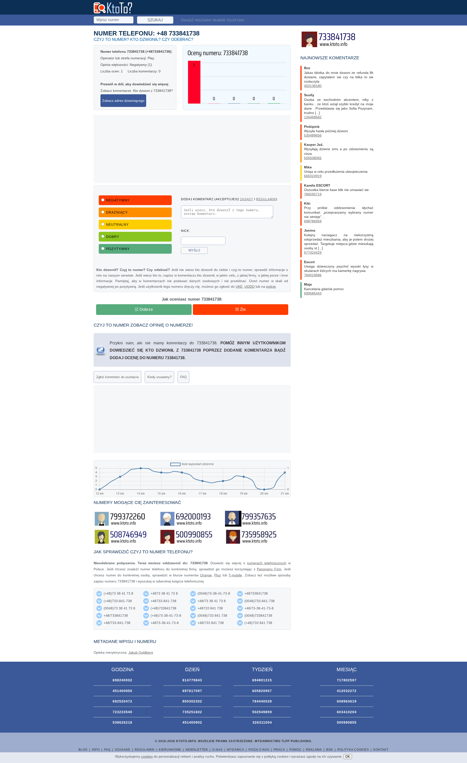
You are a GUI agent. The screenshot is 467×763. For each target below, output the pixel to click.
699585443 (313, 293)
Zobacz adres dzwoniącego (123, 101)
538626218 (122, 722)
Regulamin (144, 749)
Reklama (314, 749)
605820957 (262, 691)
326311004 (262, 722)
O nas (217, 749)
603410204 (347, 712)
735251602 (192, 712)
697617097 (192, 691)
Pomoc (295, 749)
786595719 (313, 194)
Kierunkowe (170, 749)
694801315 (262, 680)
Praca (279, 749)
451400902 (192, 722)
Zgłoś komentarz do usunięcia (117, 377)
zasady (246, 199)
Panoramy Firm (269, 569)
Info (96, 749)
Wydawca (235, 749)
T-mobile (235, 575)
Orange (206, 575)
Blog (83, 749)
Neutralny (117, 224)
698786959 (313, 221)
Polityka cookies (353, 749)
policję (271, 286)
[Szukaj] (114, 19)
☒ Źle (240, 309)
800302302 (192, 701)
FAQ (183, 377)
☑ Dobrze (144, 309)
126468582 (313, 117)
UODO (249, 286)
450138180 (313, 86)
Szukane (122, 749)
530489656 (313, 135)
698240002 (122, 680)
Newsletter (197, 749)
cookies (147, 756)
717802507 (347, 680)
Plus (217, 575)
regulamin (266, 199)
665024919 (313, 176)
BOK (329, 749)
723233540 (122, 712)
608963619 (347, 701)
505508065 (313, 158)
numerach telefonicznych (266, 563)
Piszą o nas (259, 749)
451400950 (122, 691)
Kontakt (380, 749)
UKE (239, 286)
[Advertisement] (192, 149)
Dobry (112, 237)
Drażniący (117, 212)
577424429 (313, 252)
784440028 (262, 701)
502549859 (262, 712)
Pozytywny (118, 249)
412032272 (347, 691)
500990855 (347, 722)
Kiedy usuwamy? (159, 377)
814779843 (192, 680)
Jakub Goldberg (140, 652)
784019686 (313, 275)
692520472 (122, 701)
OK (347, 756)
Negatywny (118, 200)
